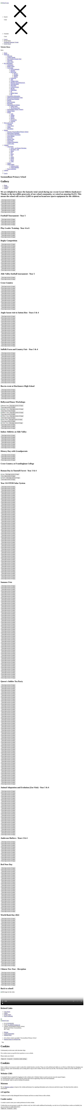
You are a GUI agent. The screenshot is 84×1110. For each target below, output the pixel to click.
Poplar (12, 158)
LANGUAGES (14, 87)
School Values (11, 111)
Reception (9, 103)
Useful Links (10, 143)
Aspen (12, 157)
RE (11, 94)
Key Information (8, 63)
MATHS (12, 71)
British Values (10, 66)
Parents (6, 130)
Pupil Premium (11, 102)
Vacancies (9, 60)
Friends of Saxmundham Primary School (17, 131)
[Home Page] (5, 3)
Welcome (9, 56)
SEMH (12, 117)
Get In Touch (7, 44)
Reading (16, 75)
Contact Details (11, 57)
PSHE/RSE (13, 90)
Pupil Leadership (11, 169)
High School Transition (13, 133)
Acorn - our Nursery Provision (18, 148)
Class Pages (10, 146)
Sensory (12, 118)
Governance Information (13, 96)
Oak (11, 155)
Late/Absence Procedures (13, 134)
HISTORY (13, 85)
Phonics (16, 73)
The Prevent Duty (15, 108)
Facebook (6, 42)
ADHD (12, 115)
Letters (9, 127)
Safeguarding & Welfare (13, 105)
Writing (16, 76)
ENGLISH (13, 72)
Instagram (11, 42)
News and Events (8, 123)
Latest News (10, 125)
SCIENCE (13, 78)
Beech (12, 160)
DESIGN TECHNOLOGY (17, 82)
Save (15, 1108)
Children (6, 145)
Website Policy (8, 1035)
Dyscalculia (13, 120)
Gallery (9, 163)
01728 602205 (10, 1023)
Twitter (16, 42)
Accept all (9, 1059)
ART (11, 79)
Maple (12, 151)
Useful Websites (14, 167)
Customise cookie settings (20, 1059)
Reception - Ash (14, 149)
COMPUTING (14, 81)
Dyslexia (12, 121)
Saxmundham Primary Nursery (15, 109)
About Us (6, 54)
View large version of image (8, 200)
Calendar (9, 124)
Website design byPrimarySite (12, 1039)
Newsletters (10, 128)
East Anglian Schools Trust (14, 59)
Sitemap (6, 1032)
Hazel (12, 154)
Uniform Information (12, 142)
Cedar (12, 161)
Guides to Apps (14, 166)
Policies (9, 100)
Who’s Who (10, 62)
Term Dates (10, 140)
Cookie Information (9, 1033)
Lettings (6, 170)
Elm (11, 152)
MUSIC (12, 88)
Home (5, 53)
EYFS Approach (14, 69)
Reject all (3, 1059)
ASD (11, 114)
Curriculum (10, 68)
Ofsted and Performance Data (15, 97)
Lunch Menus (10, 136)
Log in (5, 39)
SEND (9, 112)
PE (11, 91)
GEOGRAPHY (14, 84)
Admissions (10, 65)
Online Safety (14, 106)
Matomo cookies (9, 1087)
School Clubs (10, 139)
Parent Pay (10, 137)
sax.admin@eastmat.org (14, 1025)
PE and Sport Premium (13, 99)
